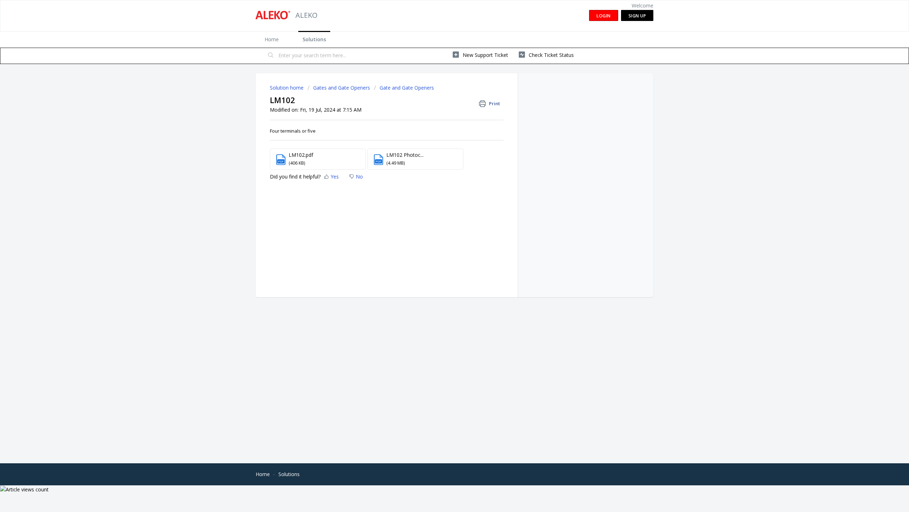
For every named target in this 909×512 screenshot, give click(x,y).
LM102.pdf (301, 154)
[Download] (441, 165)
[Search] (271, 56)
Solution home (287, 87)
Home (272, 39)
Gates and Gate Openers (341, 87)
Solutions (314, 39)
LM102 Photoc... (405, 154)
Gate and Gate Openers (407, 87)
